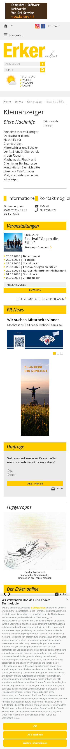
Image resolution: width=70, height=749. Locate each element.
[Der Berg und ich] (35, 435)
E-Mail (44, 206)
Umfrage (15, 446)
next (9, 594)
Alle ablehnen (35, 734)
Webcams (28, 83)
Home (6, 26)
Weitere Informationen (35, 743)
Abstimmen (35, 483)
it (11, 26)
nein (13, 475)
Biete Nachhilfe (55, 101)
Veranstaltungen (23, 226)
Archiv (60, 488)
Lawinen (27, 86)
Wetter (26, 80)
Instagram (37, 26)
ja (11, 471)
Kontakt (54, 26)
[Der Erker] (24, 50)
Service (19, 101)
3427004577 (48, 210)
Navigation (16, 35)
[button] (67, 599)
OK (35, 726)
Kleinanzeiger (34, 101)
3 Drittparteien (38, 607)
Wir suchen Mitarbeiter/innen (33, 319)
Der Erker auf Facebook (43, 26)
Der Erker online (22, 589)
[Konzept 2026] (31, 11)
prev (5, 594)
